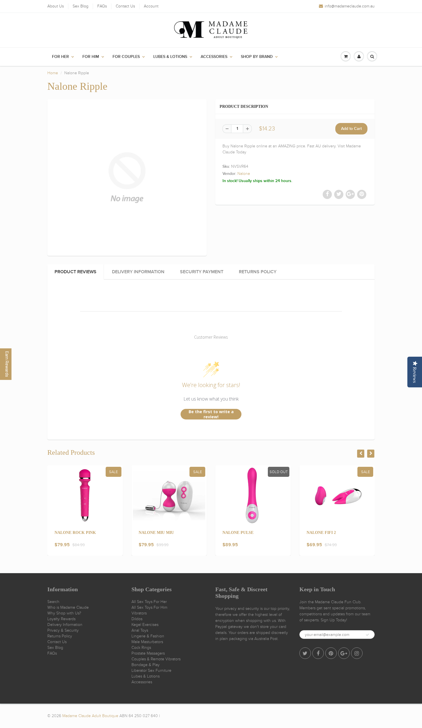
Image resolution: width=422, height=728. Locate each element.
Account (151, 6)
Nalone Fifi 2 (321, 532)
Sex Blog (80, 6)
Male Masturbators (147, 641)
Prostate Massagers (148, 653)
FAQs (102, 6)
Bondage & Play (145, 664)
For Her (60, 57)
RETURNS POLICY (257, 272)
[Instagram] (357, 653)
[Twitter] (305, 653)
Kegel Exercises (144, 624)
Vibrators (139, 613)
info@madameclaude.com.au (350, 6)
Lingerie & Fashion (147, 636)
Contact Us (125, 6)
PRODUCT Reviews (75, 272)
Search (53, 601)
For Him (90, 57)
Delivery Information (64, 624)
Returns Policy (59, 636)
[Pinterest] (331, 653)
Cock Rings (141, 647)
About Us (55, 6)
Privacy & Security (63, 630)
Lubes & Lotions (170, 57)
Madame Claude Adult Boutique (90, 715)
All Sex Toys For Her (149, 601)
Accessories (214, 57)
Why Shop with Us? (64, 613)
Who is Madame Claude (68, 607)
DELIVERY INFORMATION (138, 272)
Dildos (136, 618)
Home (52, 73)
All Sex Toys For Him (149, 607)
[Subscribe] (367, 634)
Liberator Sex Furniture (151, 670)
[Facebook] (318, 653)
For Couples (126, 57)
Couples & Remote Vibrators (156, 659)
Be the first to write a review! (211, 414)
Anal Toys (139, 630)
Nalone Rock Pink (75, 532)
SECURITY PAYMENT (201, 272)
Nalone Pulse (237, 532)
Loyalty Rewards (61, 618)
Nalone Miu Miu (156, 532)
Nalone (243, 173)
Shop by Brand (257, 57)
